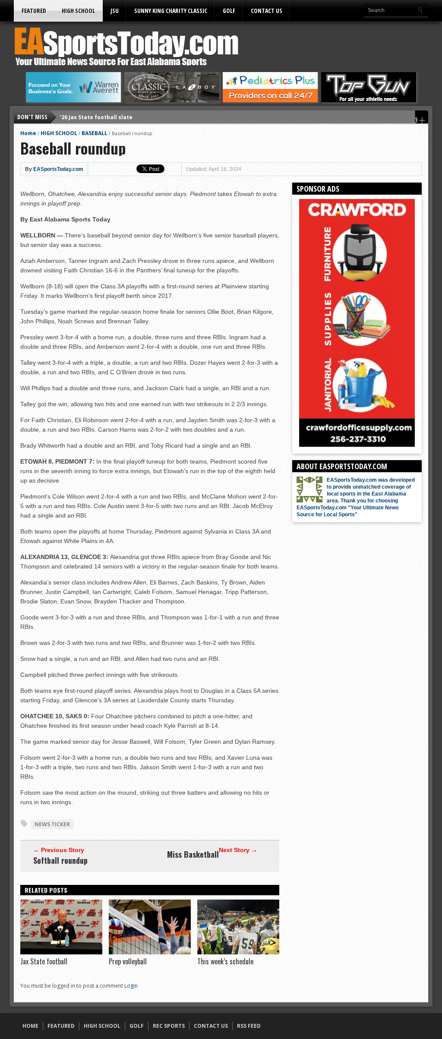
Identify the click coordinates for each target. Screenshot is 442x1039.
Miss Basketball (193, 854)
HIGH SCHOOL (78, 10)
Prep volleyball (128, 961)
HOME (30, 1026)
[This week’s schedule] (238, 952)
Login (131, 985)
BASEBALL (94, 133)
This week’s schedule (225, 961)
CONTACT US (266, 10)
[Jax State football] (61, 952)
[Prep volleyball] (150, 952)
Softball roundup (60, 860)
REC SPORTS (169, 1026)
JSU (114, 10)
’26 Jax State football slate (96, 116)
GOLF (229, 10)
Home (28, 133)
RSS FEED (249, 1026)
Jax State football (43, 961)
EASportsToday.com (58, 169)
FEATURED (34, 10)
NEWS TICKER (52, 824)
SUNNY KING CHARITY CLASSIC (170, 10)
